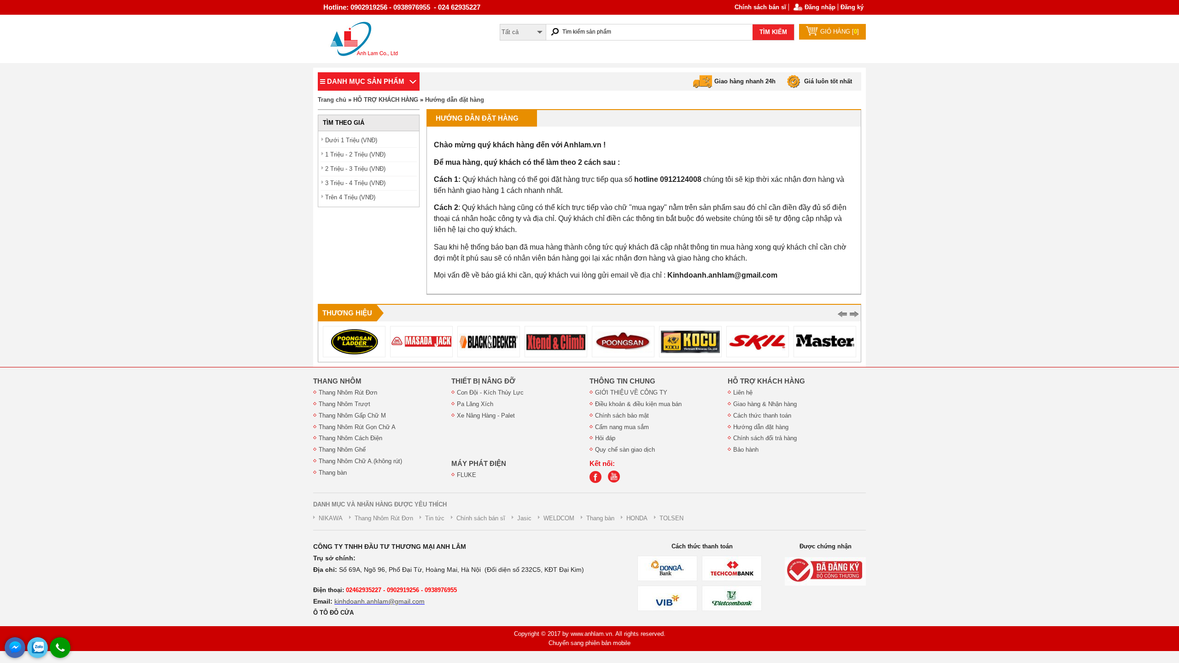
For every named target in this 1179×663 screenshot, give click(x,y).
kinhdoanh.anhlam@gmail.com (379, 601)
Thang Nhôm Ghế (342, 449)
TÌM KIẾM (773, 32)
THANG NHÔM (337, 381)
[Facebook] (598, 480)
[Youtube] (616, 480)
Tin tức (434, 518)
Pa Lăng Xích (475, 404)
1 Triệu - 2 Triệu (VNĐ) (355, 154)
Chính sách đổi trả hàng (765, 438)
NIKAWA (331, 518)
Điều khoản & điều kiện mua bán (638, 404)
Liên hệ (743, 392)
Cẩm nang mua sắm (622, 427)
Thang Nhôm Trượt (344, 404)
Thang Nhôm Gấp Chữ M (352, 415)
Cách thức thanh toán (762, 415)
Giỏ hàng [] (839, 31)
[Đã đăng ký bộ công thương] (825, 571)
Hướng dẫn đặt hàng (454, 99)
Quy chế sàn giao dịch (625, 449)
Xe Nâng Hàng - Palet (486, 415)
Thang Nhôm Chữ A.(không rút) (360, 461)
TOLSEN (671, 518)
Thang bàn (333, 472)
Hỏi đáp (605, 438)
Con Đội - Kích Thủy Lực (490, 392)
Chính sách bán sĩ (760, 7)
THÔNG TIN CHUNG (622, 381)
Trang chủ (332, 99)
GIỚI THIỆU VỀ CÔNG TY (631, 392)
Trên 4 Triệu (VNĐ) (350, 197)
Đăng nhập (820, 7)
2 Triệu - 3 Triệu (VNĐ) (355, 168)
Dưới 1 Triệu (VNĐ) (351, 140)
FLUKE (466, 474)
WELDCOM (558, 518)
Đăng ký (852, 7)
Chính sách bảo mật (622, 415)
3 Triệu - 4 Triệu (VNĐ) (355, 183)
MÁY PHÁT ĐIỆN (478, 463)
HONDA (637, 518)
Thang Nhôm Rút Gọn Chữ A (357, 427)
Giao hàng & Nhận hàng (765, 404)
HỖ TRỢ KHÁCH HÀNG (385, 99)
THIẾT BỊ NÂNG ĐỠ (483, 381)
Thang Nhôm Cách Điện (350, 438)
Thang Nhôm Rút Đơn (348, 392)
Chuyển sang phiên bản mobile (589, 643)
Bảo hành (746, 449)
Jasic (524, 518)
